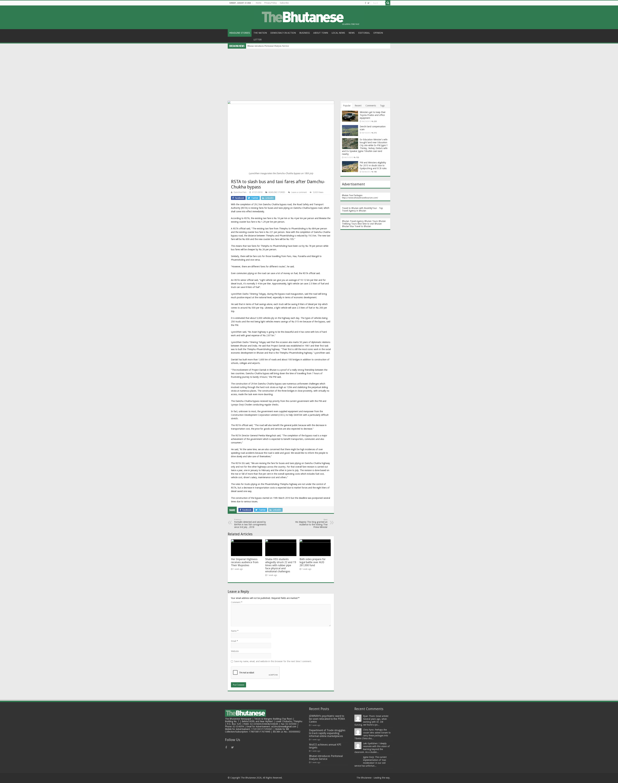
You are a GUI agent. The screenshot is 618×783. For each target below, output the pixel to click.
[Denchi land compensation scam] (350, 130)
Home (258, 3)
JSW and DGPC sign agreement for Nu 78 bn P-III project (274, 46)
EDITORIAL (364, 33)
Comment (236, 602)
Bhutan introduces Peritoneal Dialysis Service (326, 757)
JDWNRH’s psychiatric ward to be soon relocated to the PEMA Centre (327, 718)
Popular (347, 105)
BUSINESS (304, 33)
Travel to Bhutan (362, 226)
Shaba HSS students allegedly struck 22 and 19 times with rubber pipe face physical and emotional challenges (280, 565)
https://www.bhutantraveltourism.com (359, 198)
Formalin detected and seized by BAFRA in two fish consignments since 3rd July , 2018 (250, 523)
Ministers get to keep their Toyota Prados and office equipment (373, 115)
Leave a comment (299, 192)
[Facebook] (365, 3)
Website (235, 651)
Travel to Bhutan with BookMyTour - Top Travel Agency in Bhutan (362, 209)
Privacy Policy (270, 3)
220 (375, 121)
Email (234, 641)
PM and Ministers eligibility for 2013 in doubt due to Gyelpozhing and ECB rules (373, 165)
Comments (370, 105)
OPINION (378, 33)
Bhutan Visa (348, 226)
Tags (382, 105)
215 (375, 133)
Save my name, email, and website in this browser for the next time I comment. (273, 661)
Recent (358, 105)
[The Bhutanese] (309, 17)
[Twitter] (368, 3)
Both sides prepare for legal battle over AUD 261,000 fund (313, 562)
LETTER (257, 39)
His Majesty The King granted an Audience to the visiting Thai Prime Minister (311, 523)
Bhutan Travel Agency (353, 221)
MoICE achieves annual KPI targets (325, 746)
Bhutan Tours (371, 221)
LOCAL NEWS (338, 33)
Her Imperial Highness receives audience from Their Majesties (244, 562)
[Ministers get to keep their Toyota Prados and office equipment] (350, 116)
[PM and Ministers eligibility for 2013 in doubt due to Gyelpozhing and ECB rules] (350, 166)
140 (375, 172)
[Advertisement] (309, 72)
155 (357, 157)
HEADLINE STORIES (239, 33)
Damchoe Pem (240, 192)
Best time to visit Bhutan (369, 223)
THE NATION (260, 33)
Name (235, 631)
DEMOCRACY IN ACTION (283, 33)
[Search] (387, 2)
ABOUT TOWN (320, 33)
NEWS (352, 33)
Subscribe (284, 3)
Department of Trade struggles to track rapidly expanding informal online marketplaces (327, 733)
